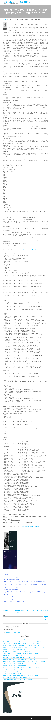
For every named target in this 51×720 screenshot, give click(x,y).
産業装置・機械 (7, 574)
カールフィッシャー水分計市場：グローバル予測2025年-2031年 (16, 651)
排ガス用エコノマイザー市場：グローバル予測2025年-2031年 (16, 669)
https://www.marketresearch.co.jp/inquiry (30, 249)
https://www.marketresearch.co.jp (13, 632)
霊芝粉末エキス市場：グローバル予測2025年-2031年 (14, 649)
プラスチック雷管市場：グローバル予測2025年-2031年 (14, 665)
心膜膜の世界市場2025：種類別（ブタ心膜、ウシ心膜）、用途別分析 (17, 679)
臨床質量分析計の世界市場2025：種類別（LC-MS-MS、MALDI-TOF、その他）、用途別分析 (22, 641)
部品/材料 (20, 606)
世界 (17, 606)
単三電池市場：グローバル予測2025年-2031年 (12, 655)
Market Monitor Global (11, 606)
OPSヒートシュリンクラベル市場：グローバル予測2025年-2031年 (17, 639)
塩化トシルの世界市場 (8, 596)
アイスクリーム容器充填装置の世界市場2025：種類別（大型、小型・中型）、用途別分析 (22, 643)
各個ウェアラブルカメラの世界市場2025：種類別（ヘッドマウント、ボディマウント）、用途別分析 (24, 661)
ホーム (4, 19)
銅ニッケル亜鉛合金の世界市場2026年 (11, 579)
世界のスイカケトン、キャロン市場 (11, 587)
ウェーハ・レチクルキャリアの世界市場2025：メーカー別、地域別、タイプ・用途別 (21, 667)
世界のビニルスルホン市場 (9, 598)
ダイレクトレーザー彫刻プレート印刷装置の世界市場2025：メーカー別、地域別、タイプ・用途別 (23, 647)
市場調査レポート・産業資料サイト (18, 1)
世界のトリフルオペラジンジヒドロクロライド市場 (14, 601)
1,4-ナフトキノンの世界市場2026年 (11, 599)
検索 (4, 615)
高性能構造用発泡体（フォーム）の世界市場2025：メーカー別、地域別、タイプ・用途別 (22, 645)
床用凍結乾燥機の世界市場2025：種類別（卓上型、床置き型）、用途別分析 (19, 659)
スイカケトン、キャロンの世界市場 (11, 577)
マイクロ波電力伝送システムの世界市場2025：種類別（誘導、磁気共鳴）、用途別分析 (21, 653)
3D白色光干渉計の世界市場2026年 (11, 589)
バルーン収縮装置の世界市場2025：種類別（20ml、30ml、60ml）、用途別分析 (19, 663)
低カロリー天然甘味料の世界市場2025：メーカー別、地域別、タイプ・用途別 (19, 657)
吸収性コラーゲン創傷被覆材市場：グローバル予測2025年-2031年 (17, 677)
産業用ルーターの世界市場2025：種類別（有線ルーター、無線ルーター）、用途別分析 (21, 675)
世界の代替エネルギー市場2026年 (11, 576)
